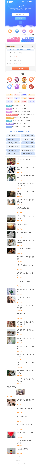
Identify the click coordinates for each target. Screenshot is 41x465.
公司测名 (24, 98)
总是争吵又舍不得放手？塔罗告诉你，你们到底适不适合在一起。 (21, 114)
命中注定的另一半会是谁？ (18, 123)
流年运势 (10, 95)
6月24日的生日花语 (28, 143)
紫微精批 (17, 95)
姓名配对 (24, 95)
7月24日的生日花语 (13, 146)
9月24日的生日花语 (13, 150)
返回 (20, 22)
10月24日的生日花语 (27, 150)
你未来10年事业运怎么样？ (17, 105)
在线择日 (10, 101)
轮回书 (16, 98)
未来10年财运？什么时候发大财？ (18, 126)
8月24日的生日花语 (28, 146)
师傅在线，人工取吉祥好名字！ (18, 108)
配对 (30, 2)
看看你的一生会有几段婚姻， (18, 117)
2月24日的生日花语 (28, 135)
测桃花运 (10, 98)
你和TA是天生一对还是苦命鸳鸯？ (18, 120)
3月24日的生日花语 (13, 139)
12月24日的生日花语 (27, 153)
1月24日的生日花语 (13, 135)
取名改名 (31, 95)
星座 (23, 2)
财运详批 (31, 98)
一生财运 (17, 101)
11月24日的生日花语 (13, 153)
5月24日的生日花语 (13, 143)
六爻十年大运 (31, 102)
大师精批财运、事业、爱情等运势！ (19, 111)
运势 (26, 2)
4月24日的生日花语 (28, 139)
